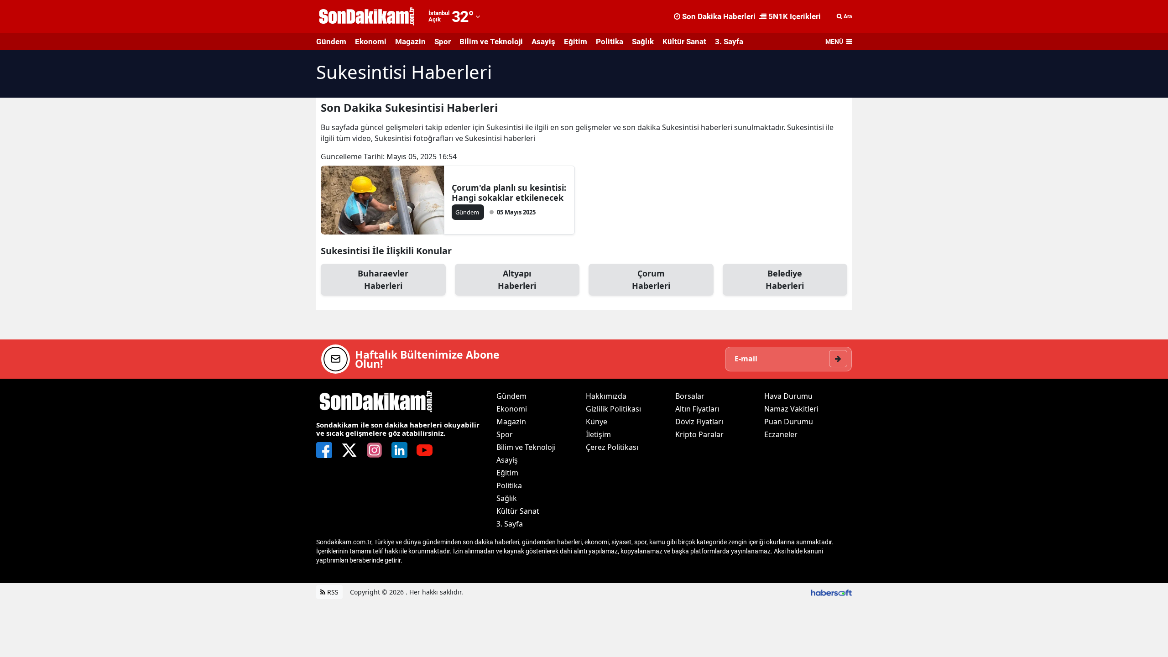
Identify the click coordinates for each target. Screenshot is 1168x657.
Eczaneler (781, 434)
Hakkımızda (606, 396)
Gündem (331, 41)
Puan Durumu (788, 422)
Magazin (410, 41)
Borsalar (689, 396)
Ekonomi (370, 41)
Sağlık (643, 41)
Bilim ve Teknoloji (491, 41)
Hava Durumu (788, 396)
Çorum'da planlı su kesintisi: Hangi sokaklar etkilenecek (509, 192)
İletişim (598, 434)
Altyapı (517, 279)
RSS (332, 592)
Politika (609, 41)
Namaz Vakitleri (791, 409)
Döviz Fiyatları (699, 422)
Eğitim (575, 41)
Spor (442, 41)
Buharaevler (383, 279)
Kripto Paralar (699, 434)
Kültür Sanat (684, 41)
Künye (596, 422)
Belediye (785, 279)
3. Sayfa (729, 41)
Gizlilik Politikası (613, 409)
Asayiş (543, 41)
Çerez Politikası (612, 447)
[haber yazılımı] (831, 592)
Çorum (651, 279)
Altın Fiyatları (697, 409)
